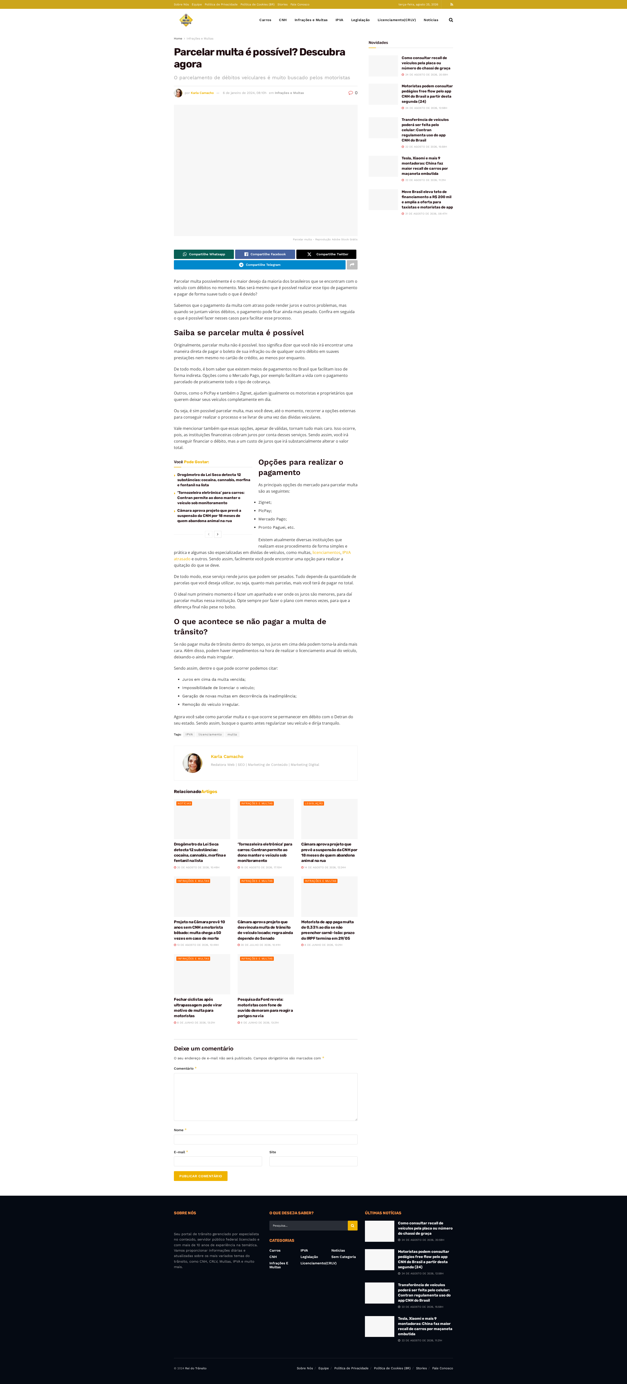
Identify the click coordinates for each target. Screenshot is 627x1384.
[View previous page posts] (208, 534)
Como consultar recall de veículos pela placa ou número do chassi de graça (426, 63)
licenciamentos (326, 552)
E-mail (181, 1152)
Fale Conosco (299, 4)
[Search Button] (451, 20)
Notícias (431, 20)
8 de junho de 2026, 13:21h (322, 945)
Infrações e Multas (311, 20)
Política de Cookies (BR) (258, 4)
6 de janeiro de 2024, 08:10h (244, 93)
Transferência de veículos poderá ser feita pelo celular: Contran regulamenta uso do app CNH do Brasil (425, 129)
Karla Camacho (202, 93)
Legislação (360, 20)
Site (272, 1152)
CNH (283, 20)
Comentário (185, 1068)
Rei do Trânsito (195, 1368)
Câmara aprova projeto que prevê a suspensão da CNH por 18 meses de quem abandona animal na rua (209, 515)
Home (178, 38)
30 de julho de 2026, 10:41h (260, 945)
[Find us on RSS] (451, 4)
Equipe (197, 4)
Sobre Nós (181, 4)
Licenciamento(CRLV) (397, 20)
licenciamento (210, 734)
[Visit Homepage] (186, 20)
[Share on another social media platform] (352, 264)
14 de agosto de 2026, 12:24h (324, 867)
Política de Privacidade (221, 4)
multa (232, 734)
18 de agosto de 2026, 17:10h (261, 867)
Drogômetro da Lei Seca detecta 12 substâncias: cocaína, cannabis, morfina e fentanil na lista (213, 480)
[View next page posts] (217, 534)
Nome (180, 1130)
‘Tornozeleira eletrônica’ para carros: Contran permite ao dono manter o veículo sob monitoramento (210, 497)
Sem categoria (343, 1257)
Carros (265, 20)
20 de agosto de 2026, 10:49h (197, 867)
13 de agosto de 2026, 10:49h (197, 945)
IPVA (339, 20)
